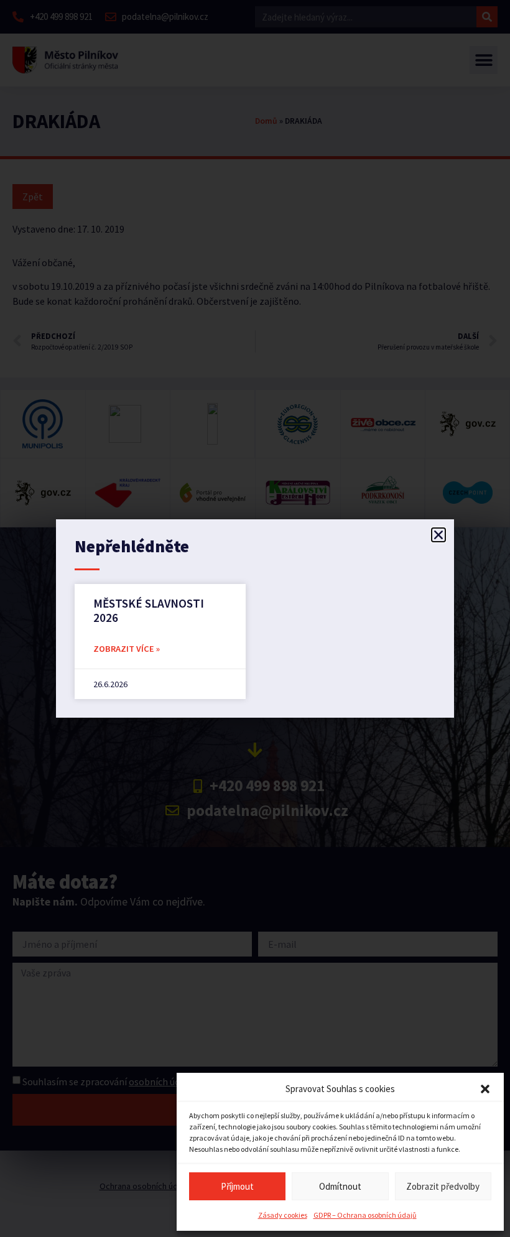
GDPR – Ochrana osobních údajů (365, 1215)
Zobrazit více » (126, 648)
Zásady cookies (282, 1215)
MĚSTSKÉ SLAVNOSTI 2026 (148, 610)
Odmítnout (340, 1186)
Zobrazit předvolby (443, 1186)
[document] (255, 618)
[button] (485, 1089)
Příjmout (237, 1186)
